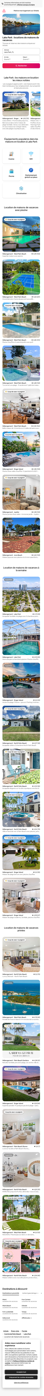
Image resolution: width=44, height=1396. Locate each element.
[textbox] (12, 59)
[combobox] (21, 52)
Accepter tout (21, 1372)
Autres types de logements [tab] (31, 1293)
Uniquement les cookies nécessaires (21, 1377)
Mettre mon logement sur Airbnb (26, 11)
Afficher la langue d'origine (26, 5)
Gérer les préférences (21, 1383)
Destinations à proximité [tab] (10, 1293)
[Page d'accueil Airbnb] (4, 10)
